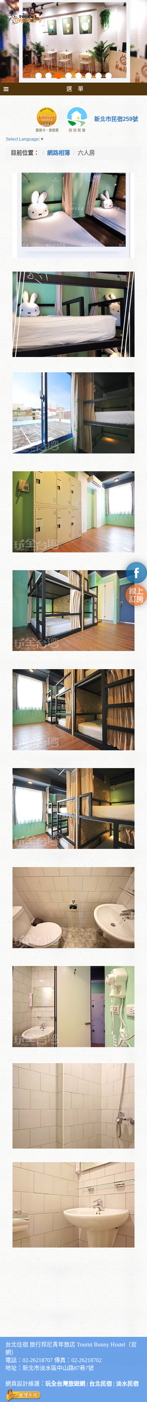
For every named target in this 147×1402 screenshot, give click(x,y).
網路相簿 (58, 153)
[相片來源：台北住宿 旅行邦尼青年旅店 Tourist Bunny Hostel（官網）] (73, 412)
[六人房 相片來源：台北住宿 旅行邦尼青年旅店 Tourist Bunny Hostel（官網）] (73, 224)
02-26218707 (37, 1360)
